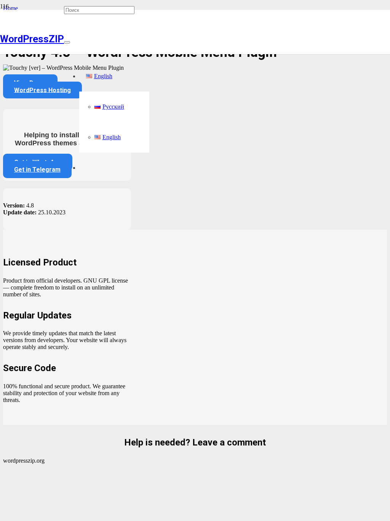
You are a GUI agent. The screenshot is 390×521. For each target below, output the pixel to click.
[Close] (67, 42)
